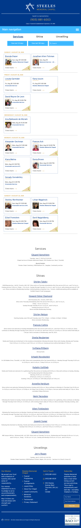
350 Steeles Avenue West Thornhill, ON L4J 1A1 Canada (51, 487)
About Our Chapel (30, 489)
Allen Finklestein (40, 408)
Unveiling (62, 36)
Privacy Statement (31, 502)
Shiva (39, 36)
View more (9, 68)
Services (18, 36)
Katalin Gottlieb (41, 367)
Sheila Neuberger (40, 337)
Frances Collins (40, 325)
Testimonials (28, 500)
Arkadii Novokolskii (40, 357)
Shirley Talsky (40, 282)
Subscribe (72, 506)
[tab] (18, 37)
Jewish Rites (28, 486)
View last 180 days (38, 43)
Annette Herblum (40, 384)
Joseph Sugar (40, 421)
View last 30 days (17, 43)
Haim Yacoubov (40, 396)
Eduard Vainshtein (40, 255)
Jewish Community (31, 492)
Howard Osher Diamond (40, 296)
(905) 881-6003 (40, 20)
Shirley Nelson (40, 314)
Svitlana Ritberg (40, 348)
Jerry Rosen (40, 454)
